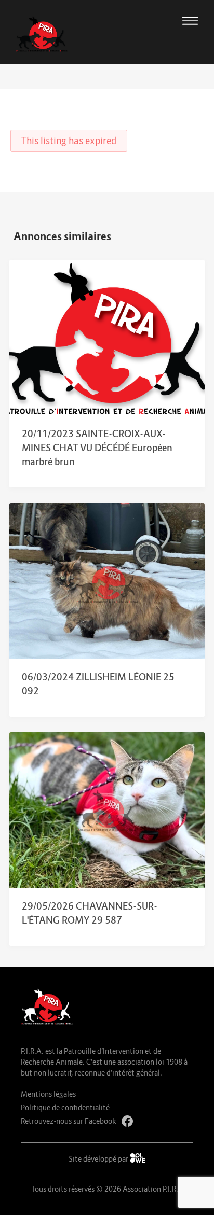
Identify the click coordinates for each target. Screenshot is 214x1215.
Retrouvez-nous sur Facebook (68, 1120)
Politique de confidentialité (65, 1107)
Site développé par (99, 1158)
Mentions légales (48, 1094)
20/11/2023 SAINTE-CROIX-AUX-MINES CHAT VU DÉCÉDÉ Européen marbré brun (97, 447)
